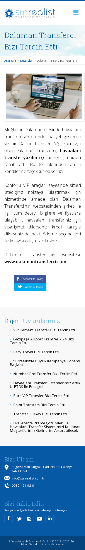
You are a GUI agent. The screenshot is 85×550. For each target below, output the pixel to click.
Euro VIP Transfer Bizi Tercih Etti (39, 395)
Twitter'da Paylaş (34, 287)
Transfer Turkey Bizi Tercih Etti (38, 413)
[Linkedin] (49, 519)
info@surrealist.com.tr (28, 478)
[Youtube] (39, 519)
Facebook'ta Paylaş (32, 279)
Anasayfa (10, 60)
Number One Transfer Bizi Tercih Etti (43, 373)
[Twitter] (19, 519)
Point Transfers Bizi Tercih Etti (37, 404)
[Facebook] (8, 519)
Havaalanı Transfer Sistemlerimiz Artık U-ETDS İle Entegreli (45, 384)
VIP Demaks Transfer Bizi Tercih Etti (42, 329)
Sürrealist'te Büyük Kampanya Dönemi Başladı (45, 362)
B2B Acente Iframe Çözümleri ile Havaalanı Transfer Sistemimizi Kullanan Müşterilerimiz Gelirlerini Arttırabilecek (45, 426)
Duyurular (26, 60)
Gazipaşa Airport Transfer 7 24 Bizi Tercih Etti (42, 341)
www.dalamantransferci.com (35, 261)
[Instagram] (29, 519)
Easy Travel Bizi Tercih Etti (34, 351)
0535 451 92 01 (24, 485)
